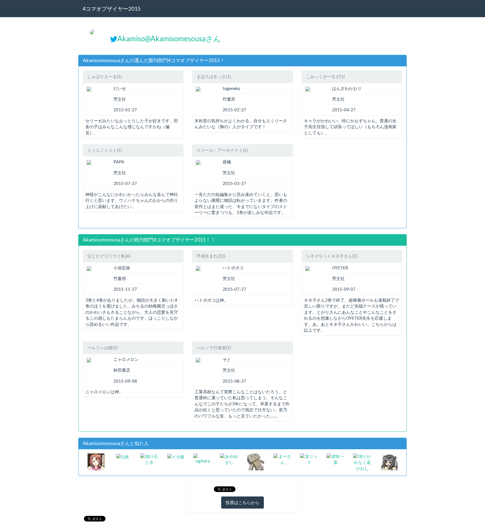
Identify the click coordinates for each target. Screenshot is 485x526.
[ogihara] (202, 457)
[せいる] (255, 461)
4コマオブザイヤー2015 (112, 8)
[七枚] (122, 456)
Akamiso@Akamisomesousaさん (169, 38)
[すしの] (389, 461)
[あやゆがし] (229, 458)
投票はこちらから (242, 502)
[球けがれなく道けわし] (362, 461)
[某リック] (309, 458)
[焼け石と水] (149, 458)
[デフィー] (96, 461)
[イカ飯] (175, 456)
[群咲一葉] (335, 458)
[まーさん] (282, 458)
